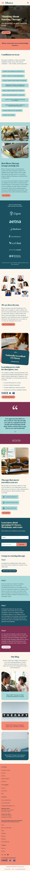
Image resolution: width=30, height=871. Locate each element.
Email (2, 541)
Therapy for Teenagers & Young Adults (13, 71)
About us (3, 775)
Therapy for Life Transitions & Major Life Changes (15, 100)
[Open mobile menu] (28, 2)
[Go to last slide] (14, 440)
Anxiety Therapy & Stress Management (13, 75)
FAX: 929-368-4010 (5, 802)
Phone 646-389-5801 (6, 800)
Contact (3, 851)
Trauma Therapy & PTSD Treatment (12, 110)
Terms (13, 869)
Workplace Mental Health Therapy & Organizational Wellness (15, 105)
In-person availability (11, 496)
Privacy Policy (8, 869)
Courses (3, 788)
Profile (3, 534)
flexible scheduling (11, 508)
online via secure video (12, 502)
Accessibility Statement (20, 869)
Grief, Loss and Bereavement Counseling (13, 95)
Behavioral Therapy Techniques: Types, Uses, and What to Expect (15, 725)
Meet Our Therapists (8, 324)
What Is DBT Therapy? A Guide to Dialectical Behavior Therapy (15, 695)
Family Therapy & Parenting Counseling (13, 90)
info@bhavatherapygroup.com (8, 805)
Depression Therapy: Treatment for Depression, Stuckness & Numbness (15, 85)
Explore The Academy (8, 397)
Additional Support (5, 778)
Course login (4, 790)
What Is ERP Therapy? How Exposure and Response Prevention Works (15, 755)
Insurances (3, 781)
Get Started (6, 32)
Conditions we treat (5, 770)
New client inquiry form (9, 570)
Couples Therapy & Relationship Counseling (14, 80)
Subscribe (21, 544)
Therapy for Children (8, 115)
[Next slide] (18, 440)
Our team (3, 773)
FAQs (2, 793)
